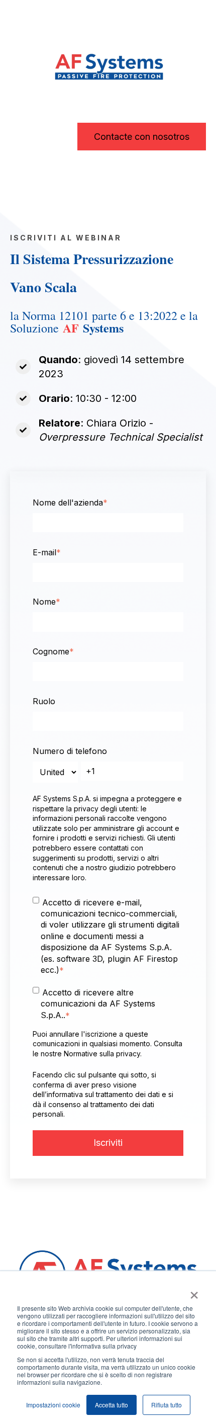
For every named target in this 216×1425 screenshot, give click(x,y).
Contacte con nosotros (141, 136)
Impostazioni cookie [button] (53, 1404)
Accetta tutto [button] (111, 1404)
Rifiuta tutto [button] (166, 1404)
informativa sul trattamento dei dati (103, 1094)
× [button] (194, 1291)
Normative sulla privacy (102, 1053)
